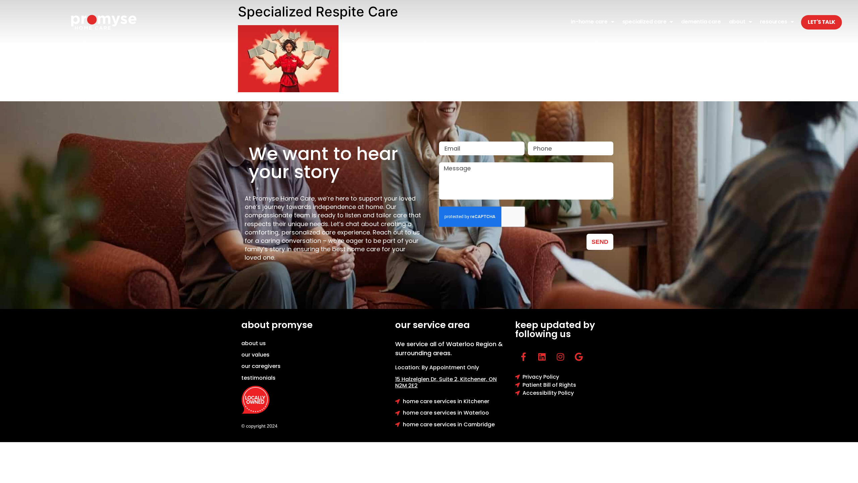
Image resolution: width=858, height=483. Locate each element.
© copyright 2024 (259, 426)
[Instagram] (560, 356)
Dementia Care (701, 21)
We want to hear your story (323, 162)
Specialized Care (644, 21)
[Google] (578, 356)
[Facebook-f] (523, 356)
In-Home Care (589, 21)
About (737, 21)
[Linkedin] (542, 356)
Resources (773, 21)
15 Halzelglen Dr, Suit (427, 379)
